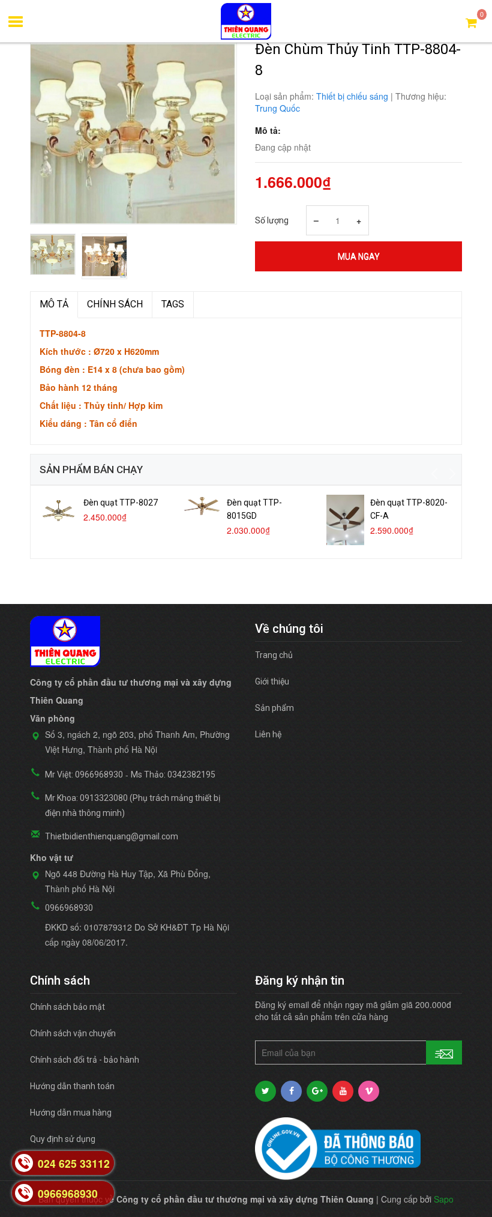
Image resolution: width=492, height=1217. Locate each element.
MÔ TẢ (54, 304)
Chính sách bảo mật (67, 1007)
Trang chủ (274, 655)
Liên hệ (268, 734)
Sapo (444, 1199)
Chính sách (115, 304)
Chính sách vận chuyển (73, 1033)
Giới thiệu (272, 681)
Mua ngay (359, 256)
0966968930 (69, 908)
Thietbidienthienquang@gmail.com (111, 836)
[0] (471, 22)
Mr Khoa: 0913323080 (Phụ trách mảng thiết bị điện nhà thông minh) (132, 805)
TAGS (172, 304)
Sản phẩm (274, 708)
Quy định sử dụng (62, 1139)
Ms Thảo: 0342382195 (173, 774)
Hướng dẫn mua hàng (71, 1112)
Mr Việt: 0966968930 (84, 774)
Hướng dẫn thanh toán (72, 1086)
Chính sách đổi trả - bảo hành (84, 1059)
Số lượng (272, 220)
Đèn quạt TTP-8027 (120, 502)
